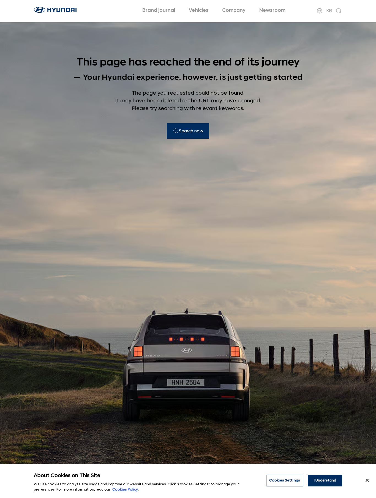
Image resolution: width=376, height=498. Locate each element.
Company (234, 10)
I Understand (325, 480)
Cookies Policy (125, 489)
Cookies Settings (284, 480)
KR (329, 10)
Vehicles (198, 10)
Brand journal (158, 10)
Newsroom (272, 10)
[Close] (367, 480)
